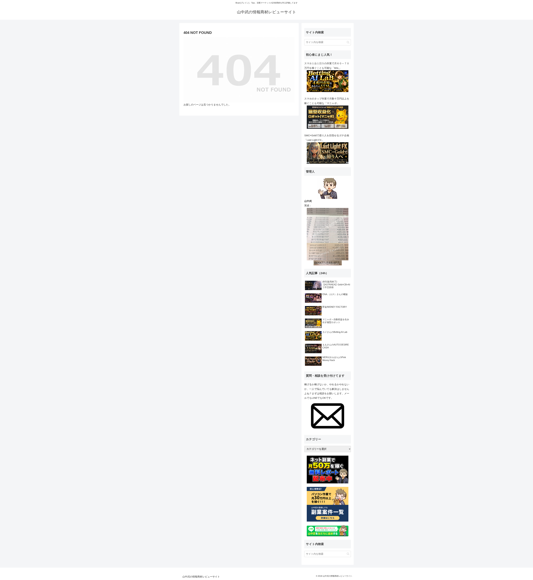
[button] (348, 42)
